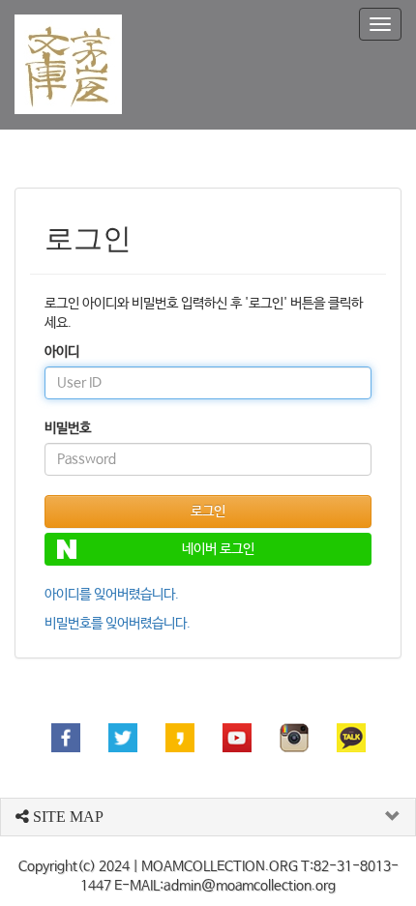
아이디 (62, 352)
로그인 (208, 511)
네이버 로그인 (218, 549)
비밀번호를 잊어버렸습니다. (118, 623)
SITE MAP (66, 816)
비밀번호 (68, 428)
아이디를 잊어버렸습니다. (112, 594)
